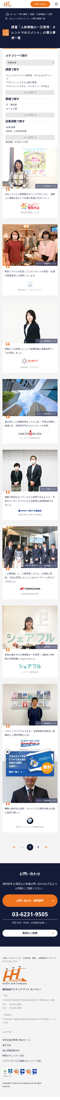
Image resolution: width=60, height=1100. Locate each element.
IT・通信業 (11, 104)
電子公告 (6, 1045)
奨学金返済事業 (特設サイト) (16, 1040)
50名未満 (10, 127)
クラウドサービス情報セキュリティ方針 (21, 1061)
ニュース (6, 1032)
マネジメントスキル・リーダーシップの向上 (27, 86)
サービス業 (11, 108)
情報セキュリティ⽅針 (13, 1055)
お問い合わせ (40, 4)
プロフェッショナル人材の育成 (21, 82)
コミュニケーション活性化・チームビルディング (29, 77)
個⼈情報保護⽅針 (11, 1050)
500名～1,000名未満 (16, 131)
